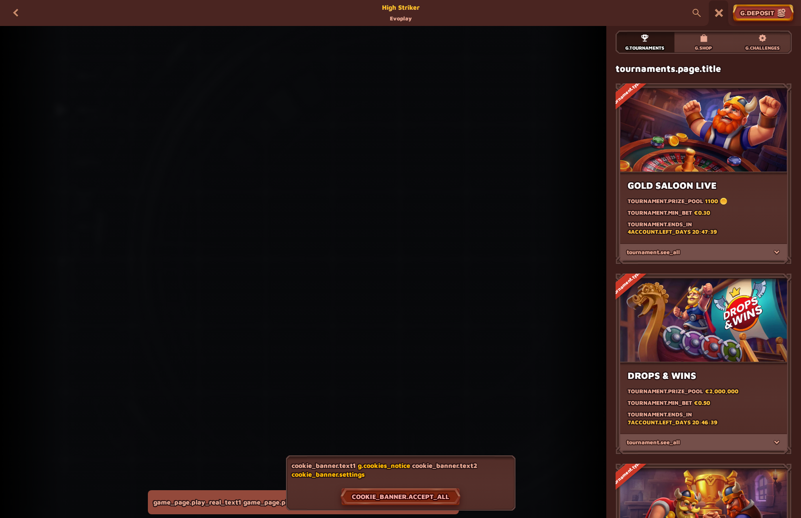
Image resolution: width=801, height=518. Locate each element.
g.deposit (757, 13)
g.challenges (762, 48)
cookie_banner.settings (328, 474)
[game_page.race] (719, 13)
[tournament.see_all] (777, 252)
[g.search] (696, 13)
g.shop (703, 48)
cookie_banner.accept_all (400, 496)
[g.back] (15, 13)
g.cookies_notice (384, 465)
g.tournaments (644, 48)
